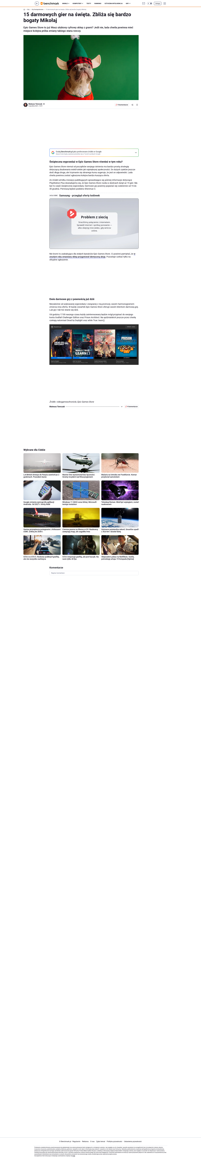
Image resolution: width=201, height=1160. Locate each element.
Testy (88, 3)
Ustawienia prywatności (132, 1141)
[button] (149, 3)
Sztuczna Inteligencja (113, 3)
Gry (127, 3)
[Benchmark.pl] (51, 3)
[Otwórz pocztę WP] (143, 3)
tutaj (73, 1156)
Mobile (65, 3)
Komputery (77, 3)
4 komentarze (123, 105)
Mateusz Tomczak (35, 104)
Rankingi (97, 3)
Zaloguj (157, 3)
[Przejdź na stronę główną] (37, 5)
